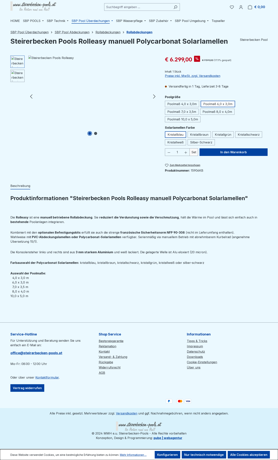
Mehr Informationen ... (133, 454)
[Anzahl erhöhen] (186, 152)
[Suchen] (175, 7)
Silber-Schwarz (201, 142)
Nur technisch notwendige (204, 455)
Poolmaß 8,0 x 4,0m (217, 112)
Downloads (195, 357)
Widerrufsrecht (109, 367)
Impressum (195, 346)
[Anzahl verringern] (169, 152)
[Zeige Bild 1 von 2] (89, 133)
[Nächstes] (154, 96)
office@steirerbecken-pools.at (36, 353)
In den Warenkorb (233, 152)
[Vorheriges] (31, 96)
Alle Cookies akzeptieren (248, 455)
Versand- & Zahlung (113, 357)
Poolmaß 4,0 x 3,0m (182, 104)
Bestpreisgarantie (111, 341)
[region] (84, 96)
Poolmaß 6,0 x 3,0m (217, 104)
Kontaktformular (47, 377)
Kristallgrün (223, 134)
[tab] (20, 186)
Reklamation (107, 346)
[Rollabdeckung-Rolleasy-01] (92, 96)
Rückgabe (106, 362)
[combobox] (137, 7)
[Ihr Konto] (240, 7)
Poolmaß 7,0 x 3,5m (181, 112)
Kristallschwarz (249, 134)
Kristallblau (175, 134)
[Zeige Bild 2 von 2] (95, 133)
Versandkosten (126, 413)
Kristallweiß (175, 142)
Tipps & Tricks (197, 341)
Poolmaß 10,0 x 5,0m (182, 119)
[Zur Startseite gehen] (33, 6)
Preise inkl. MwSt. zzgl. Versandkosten (192, 76)
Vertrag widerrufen (27, 388)
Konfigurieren (167, 455)
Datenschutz (196, 351)
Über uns (193, 367)
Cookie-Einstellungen (202, 362)
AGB (102, 373)
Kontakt (104, 351)
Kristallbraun (199, 134)
